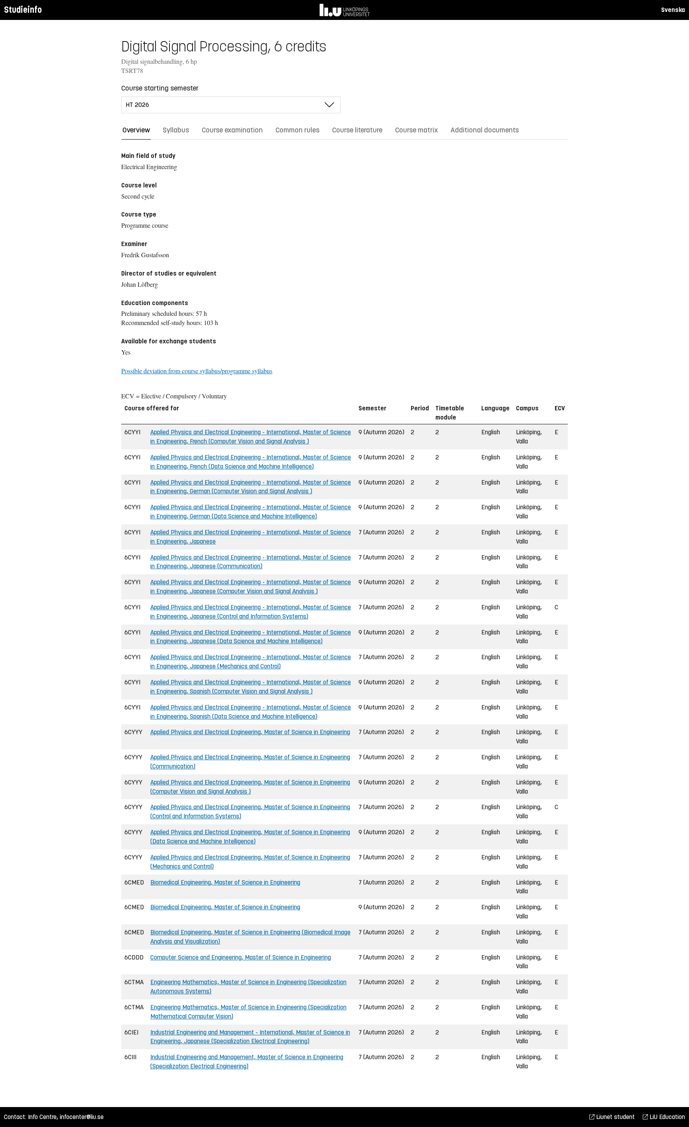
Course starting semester (160, 88)
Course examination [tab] (232, 130)
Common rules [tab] (297, 130)
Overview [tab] (136, 130)
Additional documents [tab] (485, 130)
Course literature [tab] (357, 130)
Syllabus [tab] (176, 130)
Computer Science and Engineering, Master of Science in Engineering (240, 957)
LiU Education (666, 1117)
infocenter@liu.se (82, 1117)
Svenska (673, 10)
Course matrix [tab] (416, 130)
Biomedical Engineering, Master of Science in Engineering (225, 882)
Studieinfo (23, 9)
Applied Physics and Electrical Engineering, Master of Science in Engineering (250, 732)
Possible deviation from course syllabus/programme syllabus (196, 370)
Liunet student (615, 1117)
